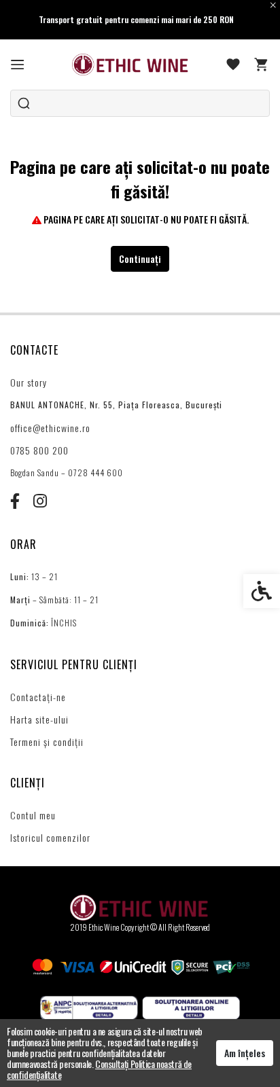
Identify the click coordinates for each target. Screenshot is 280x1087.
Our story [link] (28, 382)
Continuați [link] (140, 258)
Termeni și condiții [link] (47, 741)
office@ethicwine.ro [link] (50, 427)
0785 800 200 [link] (39, 450)
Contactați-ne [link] (38, 696)
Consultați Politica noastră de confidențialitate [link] (99, 1069)
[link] (17, 64)
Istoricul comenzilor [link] (50, 837)
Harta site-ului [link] (39, 719)
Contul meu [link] (33, 815)
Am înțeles (244, 1053)
